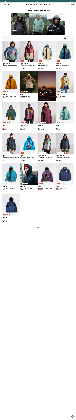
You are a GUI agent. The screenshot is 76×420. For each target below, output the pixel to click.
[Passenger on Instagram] (3, 1)
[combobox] (72, 1)
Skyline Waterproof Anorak (25, 96)
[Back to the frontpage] (30, 8)
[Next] (18, 52)
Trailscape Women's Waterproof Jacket (9, 65)
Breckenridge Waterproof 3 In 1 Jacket (27, 157)
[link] (44, 98)
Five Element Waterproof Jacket (8, 188)
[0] (70, 4)
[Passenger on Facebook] (9, 1)
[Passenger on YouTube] (5, 1)
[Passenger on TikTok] (7, 1)
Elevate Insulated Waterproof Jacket (63, 65)
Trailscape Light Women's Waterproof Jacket (10, 157)
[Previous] (3, 52)
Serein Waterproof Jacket (43, 65)
